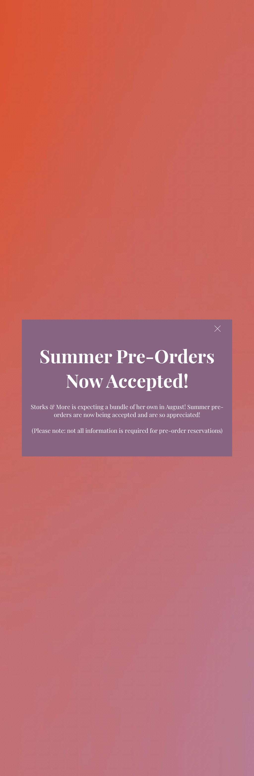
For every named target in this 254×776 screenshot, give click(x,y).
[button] (217, 329)
